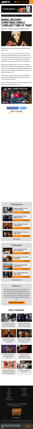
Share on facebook (13, 108)
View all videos (16, 239)
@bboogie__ (12, 112)
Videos (7, 15)
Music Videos (13, 15)
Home (3, 15)
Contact (24, 393)
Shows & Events (8, 399)
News (9, 390)
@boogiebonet (21, 112)
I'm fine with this (28, 426)
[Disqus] (16, 136)
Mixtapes (9, 393)
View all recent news (16, 279)
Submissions (24, 388)
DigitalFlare (24, 403)
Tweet (24, 108)
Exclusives (9, 397)
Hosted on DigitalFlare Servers (13, 404)
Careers (24, 390)
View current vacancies (16, 302)
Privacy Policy (24, 395)
